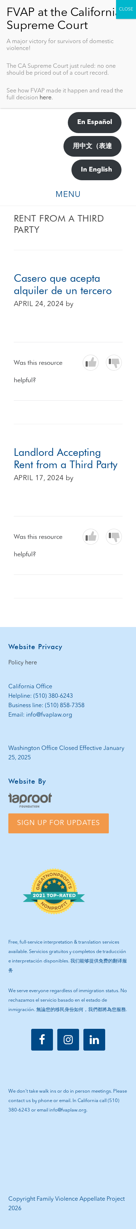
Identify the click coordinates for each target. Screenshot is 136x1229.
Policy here (22, 663)
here (45, 98)
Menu (68, 195)
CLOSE (126, 9)
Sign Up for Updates (58, 823)
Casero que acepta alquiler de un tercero (63, 284)
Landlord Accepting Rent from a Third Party (66, 458)
